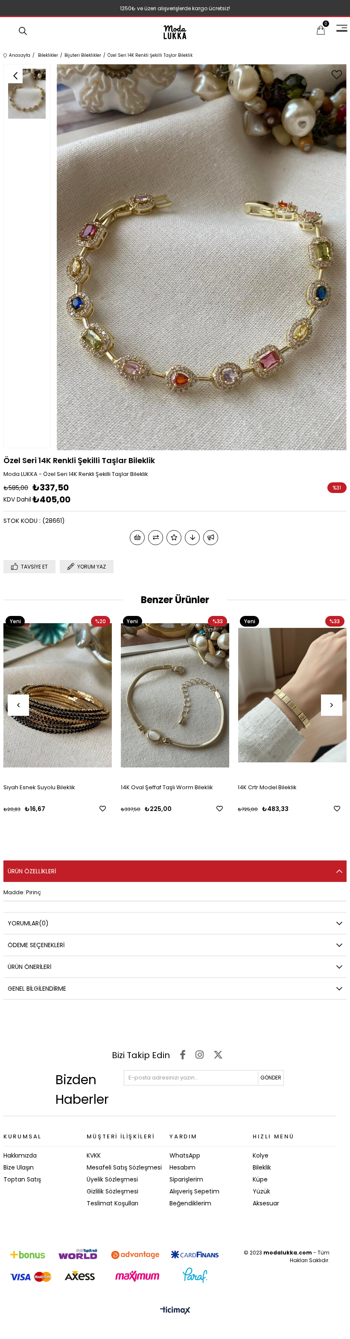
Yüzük (261, 1191)
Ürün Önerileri (29, 967)
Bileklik (262, 1167)
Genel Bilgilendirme (37, 988)
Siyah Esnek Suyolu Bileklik (39, 787)
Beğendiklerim (190, 1203)
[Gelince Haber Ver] (210, 537)
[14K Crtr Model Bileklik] (292, 695)
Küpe (260, 1179)
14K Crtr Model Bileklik (267, 787)
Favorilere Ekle (102, 808)
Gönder (270, 1077)
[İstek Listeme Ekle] (137, 537)
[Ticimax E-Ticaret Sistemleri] (175, 1311)
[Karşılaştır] (155, 537)
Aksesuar (266, 1203)
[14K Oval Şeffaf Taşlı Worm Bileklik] (175, 695)
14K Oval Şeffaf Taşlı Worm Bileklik (167, 787)
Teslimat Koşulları (112, 1203)
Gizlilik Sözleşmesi (112, 1191)
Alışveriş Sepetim (194, 1191)
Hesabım (182, 1167)
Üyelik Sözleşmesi (112, 1179)
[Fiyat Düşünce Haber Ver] (192, 537)
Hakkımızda (20, 1155)
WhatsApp (184, 1155)
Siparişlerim (186, 1179)
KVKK (94, 1155)
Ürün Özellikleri (32, 871)
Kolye (260, 1155)
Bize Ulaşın (18, 1167)
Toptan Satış (22, 1179)
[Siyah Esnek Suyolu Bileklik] (57, 695)
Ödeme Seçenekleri (36, 945)
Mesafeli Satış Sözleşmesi (124, 1167)
